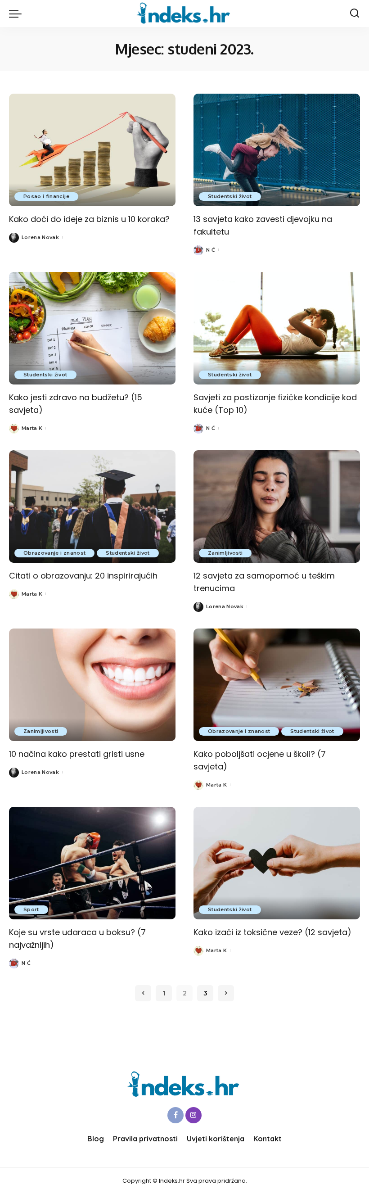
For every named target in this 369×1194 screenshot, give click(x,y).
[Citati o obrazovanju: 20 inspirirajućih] (92, 506)
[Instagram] (193, 1115)
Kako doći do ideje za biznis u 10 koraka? (89, 219)
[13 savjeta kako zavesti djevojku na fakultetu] (277, 150)
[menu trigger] (17, 13)
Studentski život (230, 196)
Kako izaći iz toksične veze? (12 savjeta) (272, 932)
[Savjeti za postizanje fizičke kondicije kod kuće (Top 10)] (277, 328)
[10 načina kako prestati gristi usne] (92, 685)
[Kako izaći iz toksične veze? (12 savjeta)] (277, 863)
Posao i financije (46, 196)
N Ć (210, 250)
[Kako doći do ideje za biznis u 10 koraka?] (92, 150)
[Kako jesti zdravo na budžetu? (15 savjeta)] (92, 328)
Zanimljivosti (225, 553)
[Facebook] (175, 1115)
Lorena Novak (40, 237)
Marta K (32, 428)
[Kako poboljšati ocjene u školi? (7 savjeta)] (277, 685)
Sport (31, 909)
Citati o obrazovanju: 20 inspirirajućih (83, 575)
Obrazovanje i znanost (54, 553)
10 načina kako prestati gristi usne (76, 754)
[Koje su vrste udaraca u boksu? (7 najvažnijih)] (92, 863)
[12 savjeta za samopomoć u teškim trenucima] (277, 506)
